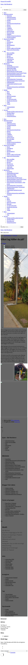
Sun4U (7, 579)
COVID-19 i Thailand (8, 550)
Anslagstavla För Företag (12, 512)
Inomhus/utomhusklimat (13, 23)
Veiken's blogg (9, 488)
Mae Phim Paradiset (10, 505)
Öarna (8, 46)
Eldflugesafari (10, 82)
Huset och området (9, 39)
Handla (9, 20)
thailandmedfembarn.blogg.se (13, 494)
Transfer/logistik (11, 19)
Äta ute (9, 56)
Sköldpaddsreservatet (13, 67)
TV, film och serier (11, 99)
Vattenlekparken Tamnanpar (14, 79)
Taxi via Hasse (9, 594)
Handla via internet (12, 101)
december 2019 (9, 567)
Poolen (9, 26)
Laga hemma (10, 59)
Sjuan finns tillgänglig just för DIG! (12, 532)
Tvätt (8, 102)
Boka (5, 105)
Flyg (8, 108)
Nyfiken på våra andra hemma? (15, 111)
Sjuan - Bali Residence (6, 4)
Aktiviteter (7, 63)
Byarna (9, 43)
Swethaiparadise (9, 489)
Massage (9, 97)
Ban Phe (7, 509)
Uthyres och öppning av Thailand (12, 535)
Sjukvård (9, 34)
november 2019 (9, 568)
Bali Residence (11, 45)
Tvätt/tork (10, 29)
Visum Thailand (9, 515)
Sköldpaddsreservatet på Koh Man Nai (15, 460)
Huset (8, 40)
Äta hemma (10, 57)
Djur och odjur (10, 33)
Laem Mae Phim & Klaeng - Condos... (14, 514)
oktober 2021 (8, 561)
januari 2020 (8, 565)
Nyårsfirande (10, 62)
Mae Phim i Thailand (10, 503)
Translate (12, 652)
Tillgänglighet (11, 107)
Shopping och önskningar (10, 548)
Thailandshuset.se (10, 612)
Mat (5, 51)
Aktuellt (4, 527)
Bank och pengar (11, 96)
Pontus (4, 243)
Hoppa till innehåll (6, 1)
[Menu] (1, 7)
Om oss (6, 110)
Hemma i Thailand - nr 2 (11, 493)
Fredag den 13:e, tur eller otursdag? (13, 543)
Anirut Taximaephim (10, 596)
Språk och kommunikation (14, 36)
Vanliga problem (11, 37)
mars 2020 (8, 562)
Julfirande (9, 60)
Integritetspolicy (11, 116)
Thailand (14, 235)
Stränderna (10, 42)
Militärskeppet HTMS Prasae (14, 71)
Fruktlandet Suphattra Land (14, 84)
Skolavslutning (6, 546)
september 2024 (9, 559)
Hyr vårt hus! (6, 530)
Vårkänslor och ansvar (8, 539)
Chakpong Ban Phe (10, 508)
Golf (8, 85)
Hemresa (5, 541)
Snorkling (9, 65)
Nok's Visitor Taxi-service (12, 597)
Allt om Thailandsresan (11, 614)
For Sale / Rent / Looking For (12, 511)
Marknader (10, 54)
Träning (9, 94)
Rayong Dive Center (10, 582)
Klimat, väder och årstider (14, 48)
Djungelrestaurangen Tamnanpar (16, 80)
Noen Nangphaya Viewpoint (14, 74)
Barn (8, 91)
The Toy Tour (8, 584)
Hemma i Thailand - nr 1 (11, 491)
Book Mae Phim (9, 615)
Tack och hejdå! (7, 537)
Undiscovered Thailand (11, 577)
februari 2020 (8, 564)
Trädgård (9, 28)
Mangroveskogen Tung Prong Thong (16, 73)
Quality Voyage (9, 580)
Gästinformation (8, 14)
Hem (5, 12)
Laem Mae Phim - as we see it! (13, 506)
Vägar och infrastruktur (13, 50)
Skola (8, 93)
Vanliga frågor (10, 113)
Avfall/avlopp (10, 31)
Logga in (6, 636)
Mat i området (10, 53)
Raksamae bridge (11, 68)
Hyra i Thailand (9, 611)
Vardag (5, 90)
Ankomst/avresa (11, 17)
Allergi (8, 25)
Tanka (8, 104)
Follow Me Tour (9, 585)
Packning (9, 16)
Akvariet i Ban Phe (11, 70)
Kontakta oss (10, 114)
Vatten (8, 22)
